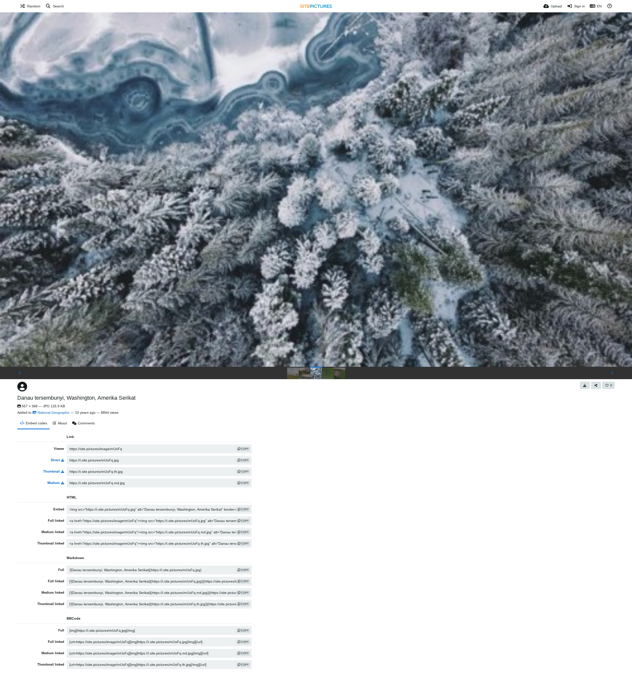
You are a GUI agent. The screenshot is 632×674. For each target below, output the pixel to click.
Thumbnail (51, 471)
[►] (612, 373)
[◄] (20, 373)
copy (244, 448)
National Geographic (54, 412)
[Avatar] (22, 386)
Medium (53, 483)
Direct (55, 460)
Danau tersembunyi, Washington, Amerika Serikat (76, 398)
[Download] (585, 385)
